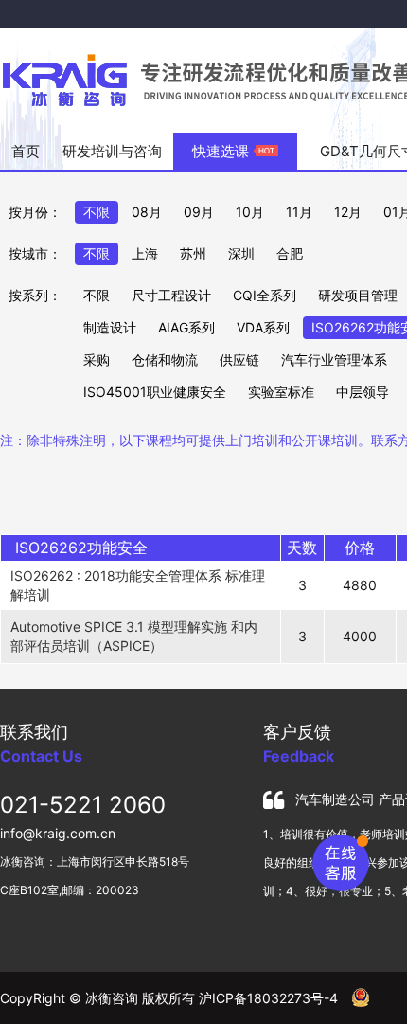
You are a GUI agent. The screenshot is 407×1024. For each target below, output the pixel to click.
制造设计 (109, 327)
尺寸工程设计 (171, 295)
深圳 (241, 253)
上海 (145, 253)
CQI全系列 (264, 295)
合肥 (289, 253)
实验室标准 (281, 392)
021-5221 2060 (83, 804)
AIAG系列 (186, 327)
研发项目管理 (358, 295)
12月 (348, 212)
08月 (147, 212)
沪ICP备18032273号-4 (268, 998)
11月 (299, 212)
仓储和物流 (165, 359)
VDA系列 (263, 327)
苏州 (193, 253)
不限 (96, 212)
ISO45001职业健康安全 (154, 392)
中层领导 (362, 392)
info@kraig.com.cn (57, 833)
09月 (199, 212)
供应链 (239, 359)
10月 (250, 212)
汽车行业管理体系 (334, 359)
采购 (96, 359)
